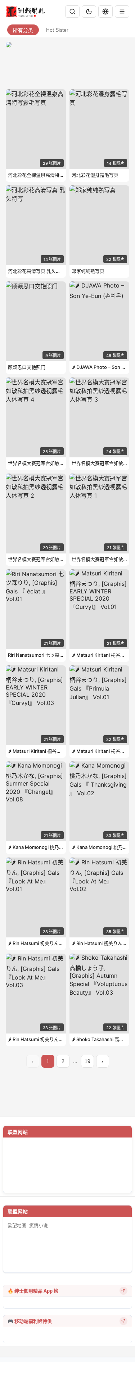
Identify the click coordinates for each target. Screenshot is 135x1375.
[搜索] (72, 11)
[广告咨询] (123, 1291)
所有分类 (23, 30)
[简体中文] (105, 11)
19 (87, 1061)
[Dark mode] (89, 11)
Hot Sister (57, 30)
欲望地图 (17, 1225)
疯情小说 (38, 1225)
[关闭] (122, 11)
